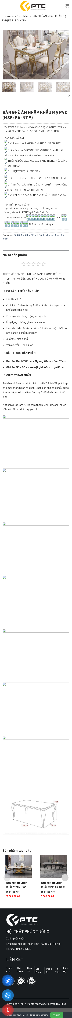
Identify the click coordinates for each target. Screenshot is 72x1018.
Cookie (26, 1014)
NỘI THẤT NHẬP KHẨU (49, 235)
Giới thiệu (20, 969)
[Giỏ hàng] (67, 6)
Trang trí (49, 970)
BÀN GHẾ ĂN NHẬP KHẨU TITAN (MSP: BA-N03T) (16, 885)
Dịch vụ (29, 969)
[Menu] (5, 6)
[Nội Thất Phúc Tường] (33, 6)
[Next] (63, 55)
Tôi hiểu (56, 1015)
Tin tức (57, 970)
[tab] (36, 254)
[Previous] (8, 55)
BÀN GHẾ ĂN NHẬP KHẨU (26, 235)
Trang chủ (8, 16)
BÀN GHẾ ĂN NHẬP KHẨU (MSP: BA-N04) (53, 884)
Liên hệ (65, 969)
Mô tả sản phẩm (15, 255)
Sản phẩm (22, 16)
